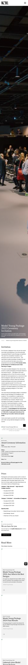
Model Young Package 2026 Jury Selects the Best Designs (13, 574)
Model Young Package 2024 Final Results (12, 619)
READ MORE (6, 590)
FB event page (14, 462)
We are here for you (9, 526)
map (12, 456)
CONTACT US (6, 534)
